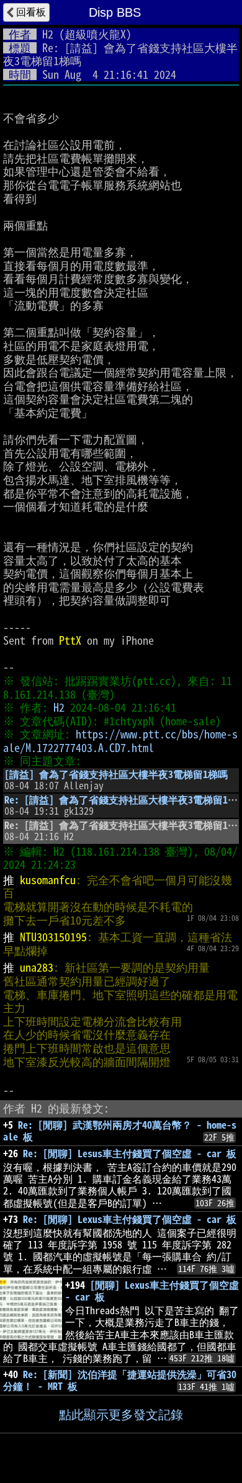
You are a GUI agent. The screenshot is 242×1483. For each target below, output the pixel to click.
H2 (47, 34)
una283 (36, 967)
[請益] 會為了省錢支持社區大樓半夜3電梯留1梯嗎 (116, 774)
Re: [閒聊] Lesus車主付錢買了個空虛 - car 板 (129, 1153)
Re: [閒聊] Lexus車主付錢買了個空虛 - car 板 (129, 1219)
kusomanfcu (48, 879)
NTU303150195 (53, 937)
